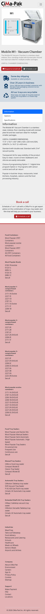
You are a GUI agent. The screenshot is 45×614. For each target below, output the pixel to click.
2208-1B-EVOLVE (11, 400)
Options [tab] (7, 116)
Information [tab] (9, 111)
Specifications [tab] (9, 120)
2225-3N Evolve (11, 376)
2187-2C (8, 332)
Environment (10, 567)
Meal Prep (9, 530)
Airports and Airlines (13, 550)
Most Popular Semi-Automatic (17, 437)
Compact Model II (12, 466)
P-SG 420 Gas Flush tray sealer (17, 488)
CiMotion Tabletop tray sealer (16, 483)
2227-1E (8, 296)
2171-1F (8, 306)
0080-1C (8, 275)
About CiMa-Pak (11, 565)
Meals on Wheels (11, 545)
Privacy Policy (10, 575)
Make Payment (11, 589)
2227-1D (8, 299)
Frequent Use (10, 449)
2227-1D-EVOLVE (11, 402)
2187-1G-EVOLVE (11, 395)
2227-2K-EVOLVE (11, 335)
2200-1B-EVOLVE (11, 397)
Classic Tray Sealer (12, 469)
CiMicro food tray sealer (14, 464)
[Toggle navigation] (41, 4)
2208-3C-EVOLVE (11, 366)
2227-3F (8, 358)
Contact (8, 594)
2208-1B (8, 309)
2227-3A (8, 368)
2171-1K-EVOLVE (11, 392)
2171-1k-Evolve (11, 304)
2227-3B (8, 371)
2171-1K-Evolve (11, 293)
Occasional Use (11, 447)
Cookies (8, 577)
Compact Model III (12, 471)
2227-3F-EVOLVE (11, 361)
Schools (8, 540)
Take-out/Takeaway (12, 533)
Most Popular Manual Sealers (16, 434)
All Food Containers (12, 255)
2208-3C (8, 363)
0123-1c (8, 267)
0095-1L (8, 270)
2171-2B (8, 330)
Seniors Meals (10, 548)
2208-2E (8, 337)
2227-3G (8, 373)
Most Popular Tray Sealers (15, 444)
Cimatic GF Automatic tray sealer (18, 491)
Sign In (7, 572)
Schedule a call (30, 69)
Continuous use (11, 452)
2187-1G (8, 301)
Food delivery (10, 535)
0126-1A (8, 273)
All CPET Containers (12, 253)
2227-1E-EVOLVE (11, 405)
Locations (9, 597)
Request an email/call (12, 69)
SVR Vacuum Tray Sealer (14, 486)
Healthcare (9, 543)
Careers (8, 570)
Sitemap (8, 580)
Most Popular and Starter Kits (17, 432)
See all (7, 278)
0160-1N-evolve (11, 265)
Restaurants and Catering (15, 538)
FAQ (6, 592)
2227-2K (8, 327)
